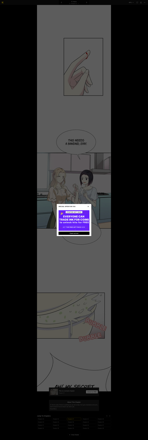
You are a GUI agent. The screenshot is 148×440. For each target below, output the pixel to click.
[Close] (88, 206)
